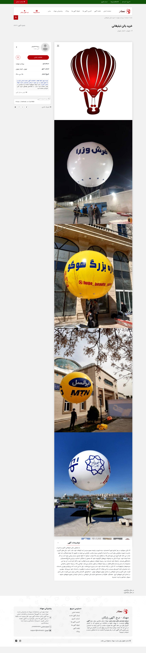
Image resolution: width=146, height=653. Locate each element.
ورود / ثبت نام (125, 2)
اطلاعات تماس (38, 57)
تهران (128, 31)
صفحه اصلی (107, 11)
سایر (49, 11)
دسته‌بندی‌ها (36, 12)
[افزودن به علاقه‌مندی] (18, 57)
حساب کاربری (104, 2)
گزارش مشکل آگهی (21, 92)
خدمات (127, 18)
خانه (131, 18)
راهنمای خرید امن (22, 86)
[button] (93, 543)
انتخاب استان (20, 2)
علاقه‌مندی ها (114, 2)
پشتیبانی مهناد (58, 11)
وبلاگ (67, 11)
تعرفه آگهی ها (76, 11)
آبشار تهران (121, 31)
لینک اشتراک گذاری (43, 99)
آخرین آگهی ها (87, 11)
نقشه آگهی (97, 11)
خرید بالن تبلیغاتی (122, 26)
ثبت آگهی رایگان (24, 12)
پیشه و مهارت (119, 18)
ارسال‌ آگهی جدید (74, 615)
